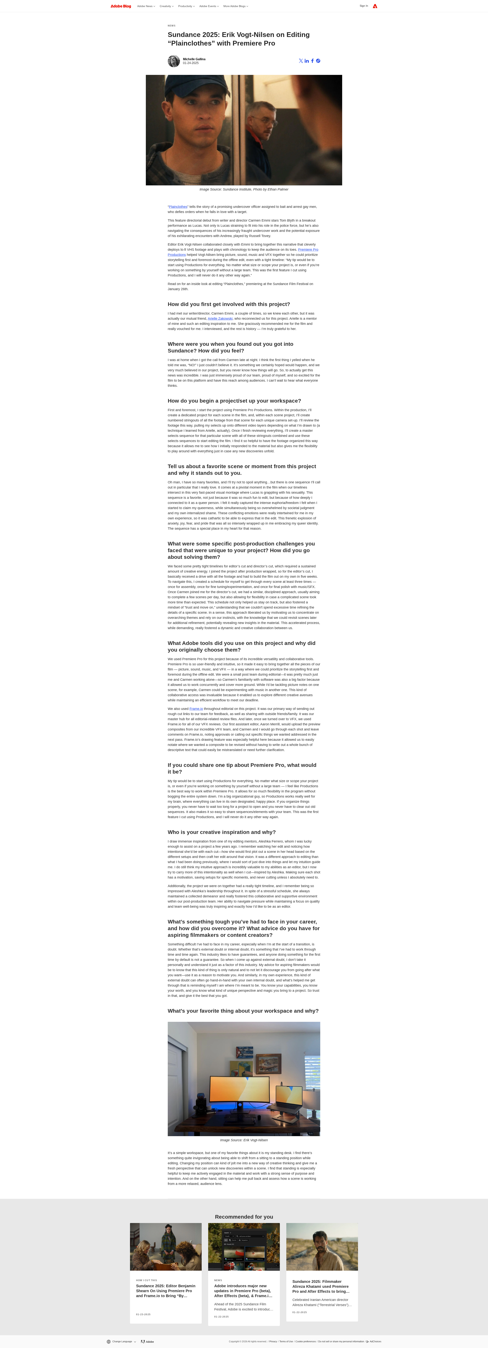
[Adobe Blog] (123, 6)
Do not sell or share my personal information (341, 1341)
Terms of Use (286, 1341)
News (172, 25)
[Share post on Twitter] (301, 61)
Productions (177, 255)
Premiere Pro (308, 249)
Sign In (364, 5)
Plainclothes (178, 207)
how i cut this (146, 1280)
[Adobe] (375, 6)
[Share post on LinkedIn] (307, 61)
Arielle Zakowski (220, 318)
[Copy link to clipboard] (318, 61)
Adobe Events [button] (207, 6)
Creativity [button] (165, 6)
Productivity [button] (185, 6)
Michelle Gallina (194, 59)
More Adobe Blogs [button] (234, 6)
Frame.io (196, 709)
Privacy (273, 1341)
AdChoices (375, 1341)
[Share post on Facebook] (312, 61)
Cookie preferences (305, 1341)
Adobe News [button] (144, 6)
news (218, 1280)
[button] (121, 1341)
